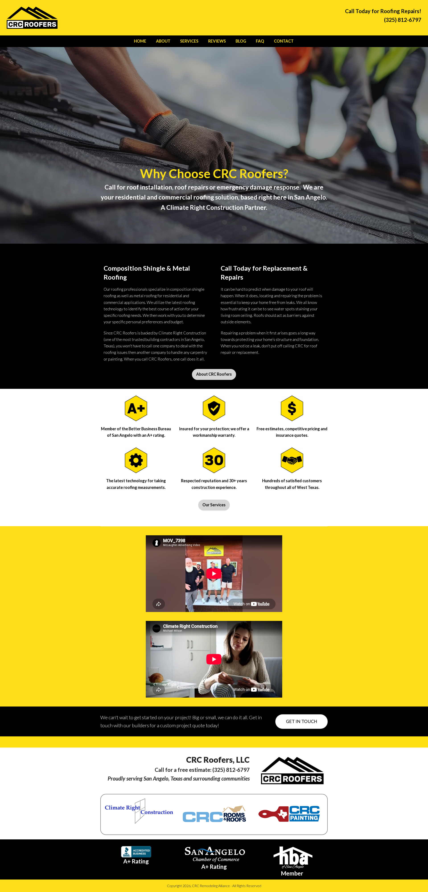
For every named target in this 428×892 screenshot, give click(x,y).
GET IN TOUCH (301, 721)
